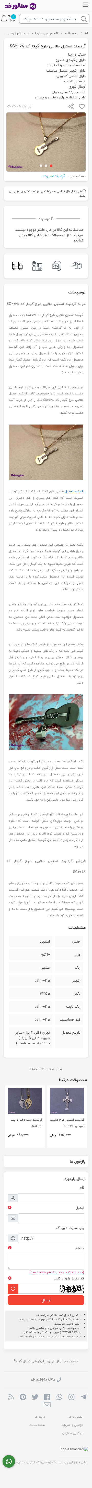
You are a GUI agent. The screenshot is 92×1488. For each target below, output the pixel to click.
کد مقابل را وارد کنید (69, 1278)
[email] (47, 1405)
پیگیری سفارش (72, 1433)
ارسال (46, 1300)
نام (81, 1187)
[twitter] (35, 1397)
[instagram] (71, 1397)
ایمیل (80, 1207)
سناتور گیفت (16, 33)
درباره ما (40, 1416)
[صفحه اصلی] (86, 33)
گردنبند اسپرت (54, 176)
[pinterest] (23, 1397)
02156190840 (43, 1380)
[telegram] (83, 1397)
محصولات (71, 33)
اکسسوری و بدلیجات (45, 33)
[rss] (11, 1397)
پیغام (79, 1248)
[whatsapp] (59, 1397)
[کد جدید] (13, 1289)
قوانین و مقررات (72, 1425)
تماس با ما (76, 1416)
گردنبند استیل (74, 491)
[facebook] (47, 1397)
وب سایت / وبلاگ (70, 1228)
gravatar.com (69, 1332)
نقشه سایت (37, 1425)
